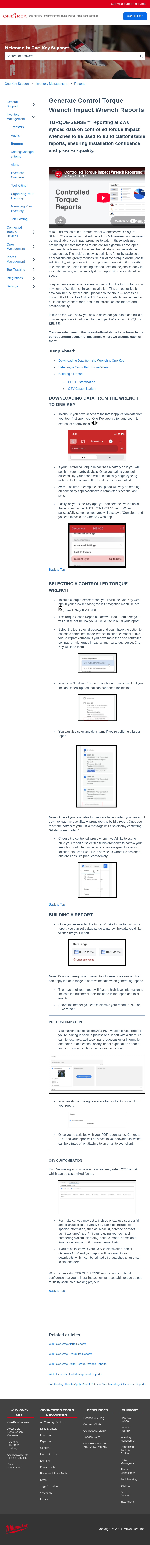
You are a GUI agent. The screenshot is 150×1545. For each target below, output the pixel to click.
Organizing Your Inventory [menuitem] (22, 196)
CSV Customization (82, 388)
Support (93, 16)
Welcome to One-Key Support (37, 48)
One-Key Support (17, 83)
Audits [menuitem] (15, 135)
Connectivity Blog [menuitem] (93, 1418)
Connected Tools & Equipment (59, 16)
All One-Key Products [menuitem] (53, 1422)
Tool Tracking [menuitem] (16, 269)
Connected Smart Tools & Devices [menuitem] (17, 1456)
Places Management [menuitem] (16, 259)
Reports (79, 83)
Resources (82, 16)
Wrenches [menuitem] (46, 1492)
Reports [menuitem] (17, 143)
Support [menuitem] (130, 1410)
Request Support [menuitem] (125, 1429)
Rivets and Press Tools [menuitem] (53, 1473)
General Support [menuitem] (12, 104)
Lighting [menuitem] (45, 1460)
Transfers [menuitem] (17, 127)
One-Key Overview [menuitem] (18, 1422)
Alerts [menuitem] (15, 164)
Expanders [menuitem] (46, 1441)
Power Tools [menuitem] (47, 1467)
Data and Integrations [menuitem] (14, 1465)
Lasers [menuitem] (44, 1499)
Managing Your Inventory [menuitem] (21, 208)
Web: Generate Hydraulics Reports (70, 1353)
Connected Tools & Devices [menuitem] (14, 232)
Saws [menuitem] (43, 1479)
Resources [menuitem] (97, 1410)
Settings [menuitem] (12, 286)
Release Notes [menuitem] (91, 1437)
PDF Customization (81, 382)
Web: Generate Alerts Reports (67, 1343)
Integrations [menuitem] (15, 278)
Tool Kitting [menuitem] (18, 185)
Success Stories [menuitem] (93, 1424)
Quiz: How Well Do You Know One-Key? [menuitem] (95, 1445)
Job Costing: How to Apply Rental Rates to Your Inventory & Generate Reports (97, 1384)
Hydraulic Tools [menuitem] (49, 1454)
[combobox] (71, 56)
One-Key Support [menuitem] (126, 1419)
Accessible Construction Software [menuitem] (15, 1432)
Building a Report (70, 374)
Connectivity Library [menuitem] (94, 1430)
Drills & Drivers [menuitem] (48, 1428)
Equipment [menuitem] (46, 1435)
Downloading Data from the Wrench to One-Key (91, 360)
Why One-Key (35, 16)
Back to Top (57, 569)
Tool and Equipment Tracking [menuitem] (13, 1445)
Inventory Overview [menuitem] (17, 175)
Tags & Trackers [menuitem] (49, 1486)
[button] (34, 102)
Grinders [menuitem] (45, 1447)
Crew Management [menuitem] (16, 246)
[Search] (141, 56)
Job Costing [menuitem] (19, 219)
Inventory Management (51, 83)
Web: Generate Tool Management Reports (75, 1374)
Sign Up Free (135, 16)
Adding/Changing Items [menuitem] (22, 154)
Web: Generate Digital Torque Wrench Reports (77, 1363)
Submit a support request (128, 3)
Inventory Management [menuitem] (16, 116)
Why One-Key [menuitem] (19, 1412)
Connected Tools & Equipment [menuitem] (57, 1412)
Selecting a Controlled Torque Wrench (85, 367)
